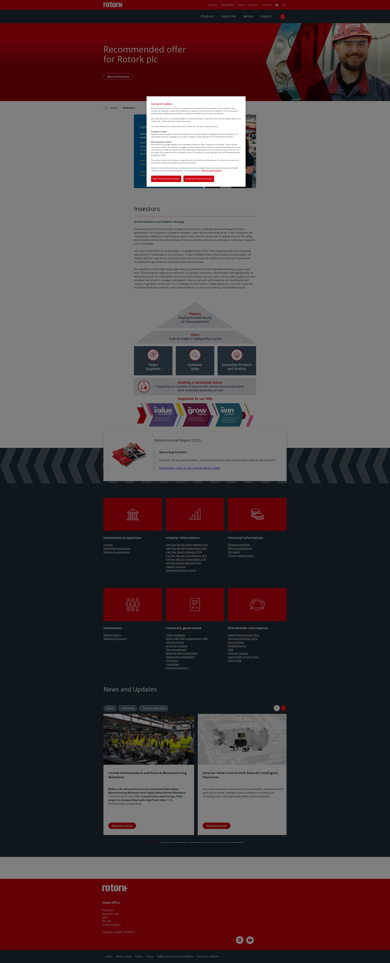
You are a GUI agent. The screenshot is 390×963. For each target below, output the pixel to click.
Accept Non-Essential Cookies (198, 179)
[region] (196, 141)
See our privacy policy (212, 170)
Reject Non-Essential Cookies (166, 179)
